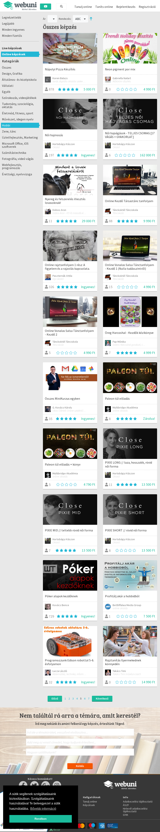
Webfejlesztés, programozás (12, 166)
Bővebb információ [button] (43, 808)
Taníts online (104, 7)
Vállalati (7, 86)
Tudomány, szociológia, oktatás (18, 105)
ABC (78, 19)
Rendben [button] (41, 818)
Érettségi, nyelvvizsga (17, 174)
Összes (6, 67)
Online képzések (13, 54)
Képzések (89, 805)
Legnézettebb (11, 17)
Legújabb (8, 23)
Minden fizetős (12, 36)
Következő (102, 698)
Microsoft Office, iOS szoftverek (15, 145)
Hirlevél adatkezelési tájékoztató (135, 810)
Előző (55, 698)
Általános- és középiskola (19, 79)
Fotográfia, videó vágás (18, 159)
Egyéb (6, 92)
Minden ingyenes (13, 29)
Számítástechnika (14, 153)
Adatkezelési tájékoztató (138, 801)
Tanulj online (83, 7)
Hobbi (6, 125)
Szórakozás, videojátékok (19, 98)
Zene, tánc (9, 131)
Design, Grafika (12, 73)
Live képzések (12, 48)
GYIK (125, 815)
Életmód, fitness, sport (17, 113)
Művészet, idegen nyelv (18, 119)
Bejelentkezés (125, 7)
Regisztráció (147, 7)
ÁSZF (126, 805)
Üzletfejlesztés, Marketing (20, 137)
